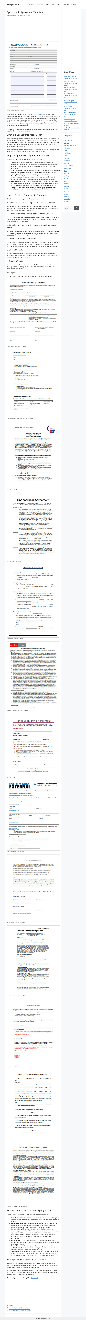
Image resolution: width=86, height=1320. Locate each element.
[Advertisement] (33, 28)
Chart (65, 155)
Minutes (66, 183)
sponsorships (36, 114)
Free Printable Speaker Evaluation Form (19, 1309)
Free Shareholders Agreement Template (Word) (70, 89)
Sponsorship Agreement (15, 1307)
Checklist (66, 158)
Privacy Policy (56, 4)
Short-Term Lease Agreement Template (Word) (70, 83)
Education (67, 163)
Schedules (67, 199)
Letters (66, 178)
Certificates (67, 153)
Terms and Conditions (43, 4)
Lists (65, 181)
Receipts (66, 191)
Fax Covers (67, 168)
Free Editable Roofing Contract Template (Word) (70, 114)
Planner (66, 189)
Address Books (68, 140)
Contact (31, 4)
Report (66, 194)
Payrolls (66, 186)
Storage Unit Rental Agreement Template (20, 1310)
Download (34, 1278)
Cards (65, 150)
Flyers (65, 171)
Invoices (66, 176)
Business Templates (70, 145)
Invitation (66, 173)
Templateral (13, 4)
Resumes (66, 196)
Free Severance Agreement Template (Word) (70, 95)
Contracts (11, 1305)
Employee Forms (69, 166)
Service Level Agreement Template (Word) (70, 108)
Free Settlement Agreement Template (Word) (70, 102)
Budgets (66, 143)
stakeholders (29, 1248)
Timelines (67, 201)
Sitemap (73, 4)
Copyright (66, 4)
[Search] (76, 208)
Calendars (67, 148)
